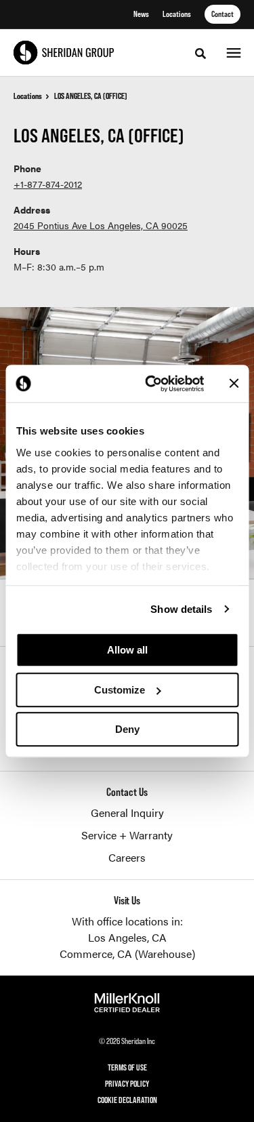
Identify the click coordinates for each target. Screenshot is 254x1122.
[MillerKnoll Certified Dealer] (127, 1003)
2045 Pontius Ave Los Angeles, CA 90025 (101, 225)
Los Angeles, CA (127, 937)
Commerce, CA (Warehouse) (127, 953)
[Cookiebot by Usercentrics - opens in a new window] (151, 384)
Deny (127, 729)
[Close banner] (233, 383)
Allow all (127, 650)
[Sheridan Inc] (64, 52)
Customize (119, 690)
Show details (181, 609)
